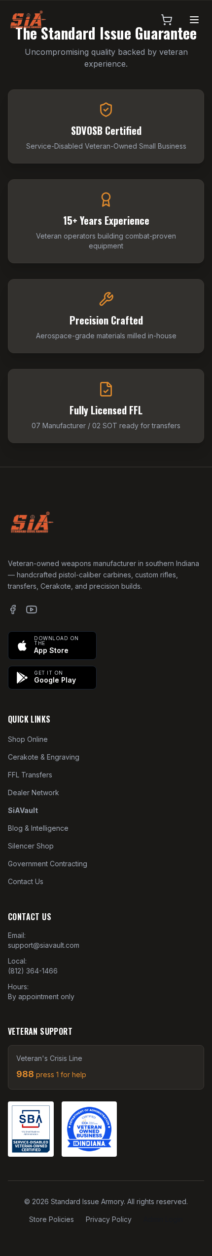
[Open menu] (194, 20)
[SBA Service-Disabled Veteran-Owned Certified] (31, 1129)
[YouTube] (31, 609)
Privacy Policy (109, 1219)
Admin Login (163, 1219)
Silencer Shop (31, 846)
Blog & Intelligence (38, 828)
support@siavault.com (43, 945)
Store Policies (51, 1219)
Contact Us (25, 881)
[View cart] (167, 20)
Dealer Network (33, 792)
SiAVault (23, 810)
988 (51, 1074)
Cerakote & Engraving (43, 757)
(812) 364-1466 (33, 971)
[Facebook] (13, 609)
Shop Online (28, 739)
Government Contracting (47, 863)
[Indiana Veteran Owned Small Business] (89, 1129)
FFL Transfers (30, 774)
